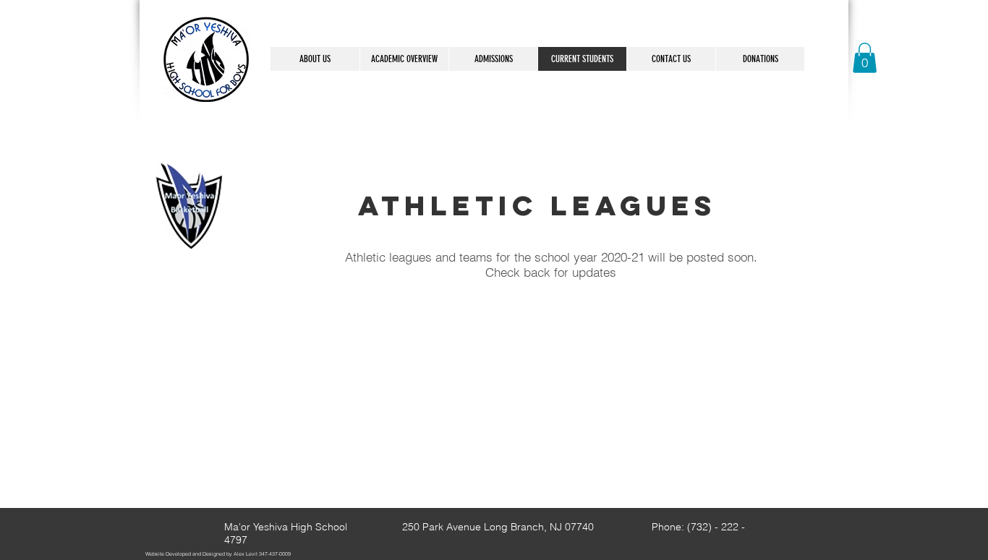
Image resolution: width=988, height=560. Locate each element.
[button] (864, 58)
